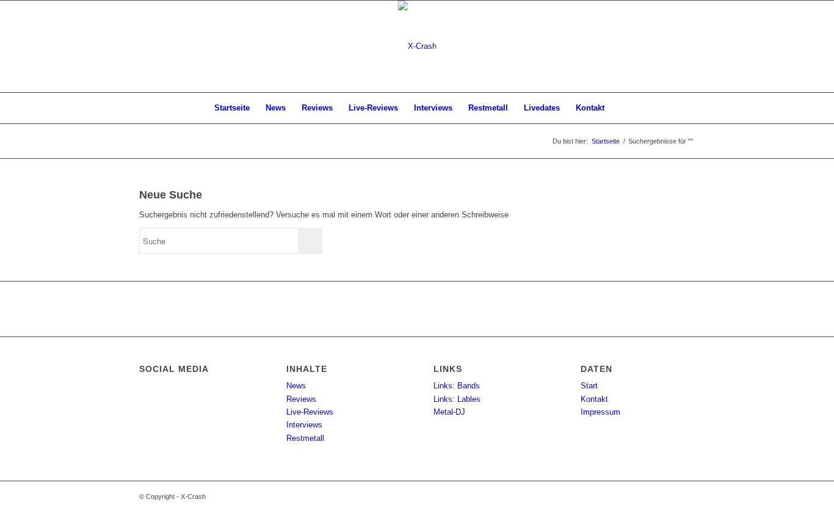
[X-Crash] (417, 46)
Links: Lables (456, 399)
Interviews (304, 424)
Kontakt (594, 399)
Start (589, 385)
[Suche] (620, 108)
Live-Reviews (309, 412)
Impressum (600, 412)
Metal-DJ (449, 412)
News (296, 385)
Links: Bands (456, 385)
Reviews (301, 399)
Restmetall (305, 438)
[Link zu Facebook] (685, 46)
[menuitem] (232, 108)
